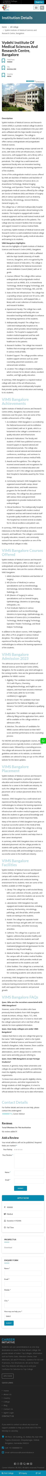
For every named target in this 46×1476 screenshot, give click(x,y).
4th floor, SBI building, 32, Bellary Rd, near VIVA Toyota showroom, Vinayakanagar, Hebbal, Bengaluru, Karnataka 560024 (24, 1440)
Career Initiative (8, 1467)
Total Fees (11, 59)
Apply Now (23, 1198)
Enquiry (24, 1473)
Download (8, 1247)
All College (14, 27)
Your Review (7, 1155)
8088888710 (7, 1114)
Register (39, 2)
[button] (42, 8)
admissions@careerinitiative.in (22, 1452)
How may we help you (13, 1311)
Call (39, 1473)
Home (4, 27)
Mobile (7, 1290)
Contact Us (8, 1409)
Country (10, 74)
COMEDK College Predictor (10, 2)
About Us (7, 1394)
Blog (5, 1405)
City (8, 67)
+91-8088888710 (15, 1448)
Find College (8, 1473)
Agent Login (9, 1412)
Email (7, 1180)
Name (8, 1172)
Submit (21, 1188)
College (7, 1401)
